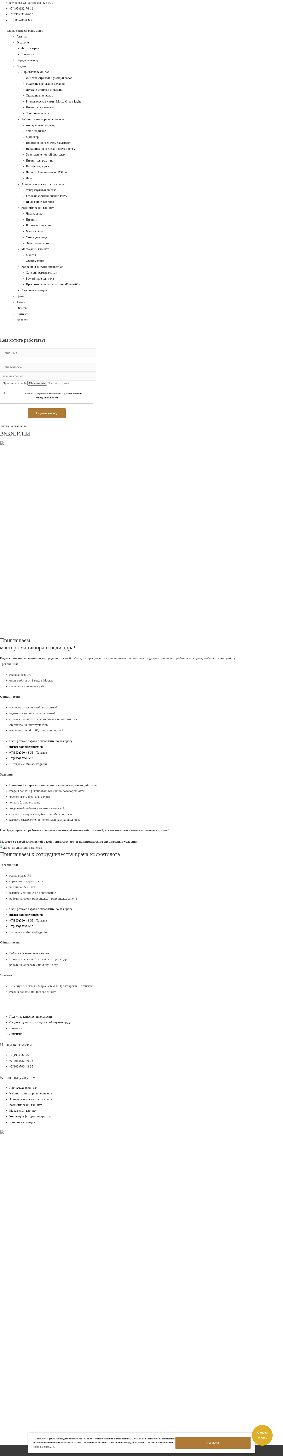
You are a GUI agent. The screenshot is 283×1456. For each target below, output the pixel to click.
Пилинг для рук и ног (40, 160)
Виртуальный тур (28, 60)
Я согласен (213, 1442)
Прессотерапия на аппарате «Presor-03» (53, 284)
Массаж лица (35, 231)
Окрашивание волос (39, 95)
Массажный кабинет (35, 249)
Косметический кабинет (37, 207)
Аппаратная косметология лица (42, 184)
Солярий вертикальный (41, 272)
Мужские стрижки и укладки (45, 83)
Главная (22, 36)
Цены (20, 296)
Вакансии (27, 54)
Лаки (29, 178)
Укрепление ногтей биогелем (45, 154)
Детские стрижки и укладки (44, 89)
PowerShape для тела (40, 278)
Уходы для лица (36, 237)
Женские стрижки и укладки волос (49, 78)
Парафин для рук (37, 166)
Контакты (23, 314)
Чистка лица (34, 213)
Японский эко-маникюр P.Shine (47, 172)
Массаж (31, 255)
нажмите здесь (47, 1447)
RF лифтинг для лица (40, 201)
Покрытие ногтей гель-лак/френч (48, 142)
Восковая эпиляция (38, 225)
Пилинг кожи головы (40, 107)
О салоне (23, 42)
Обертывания (35, 260)
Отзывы (22, 308)
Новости (22, 319)
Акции (21, 302)
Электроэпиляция (37, 243)
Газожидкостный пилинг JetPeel (47, 196)
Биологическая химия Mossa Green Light (53, 101)
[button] (25, 30)
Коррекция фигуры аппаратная (42, 266)
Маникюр (32, 137)
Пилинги (31, 219)
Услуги (21, 66)
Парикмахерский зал (35, 72)
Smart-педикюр (36, 131)
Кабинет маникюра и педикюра (42, 119)
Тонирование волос (39, 113)
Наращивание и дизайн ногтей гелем (51, 148)
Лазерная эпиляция (34, 290)
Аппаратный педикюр (41, 125)
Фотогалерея (30, 48)
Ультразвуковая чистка (41, 190)
